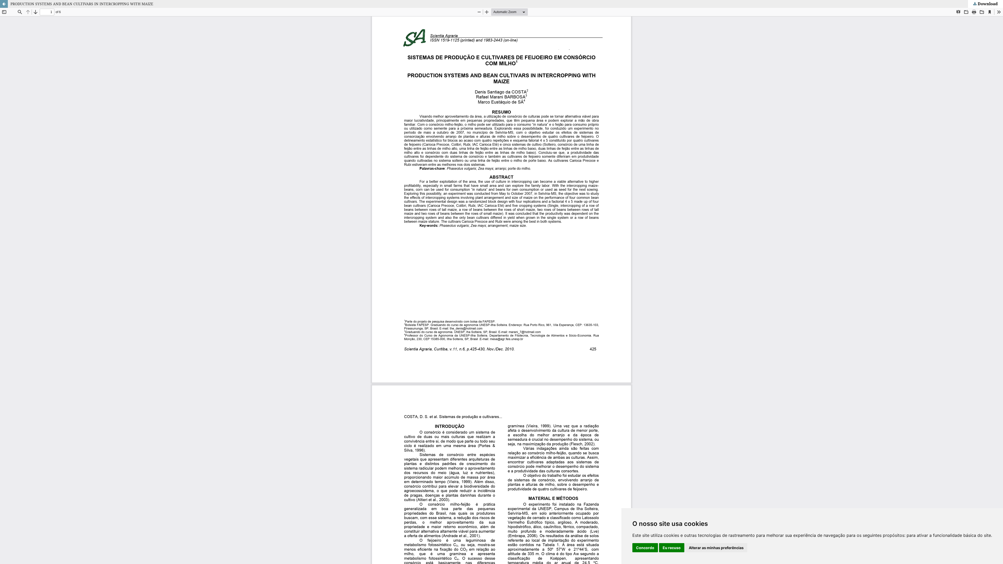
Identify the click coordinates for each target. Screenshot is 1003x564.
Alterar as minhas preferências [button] (716, 547)
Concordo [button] (645, 547)
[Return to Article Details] (4, 4)
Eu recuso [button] (672, 547)
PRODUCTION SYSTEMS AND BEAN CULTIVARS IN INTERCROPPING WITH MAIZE (81, 3)
